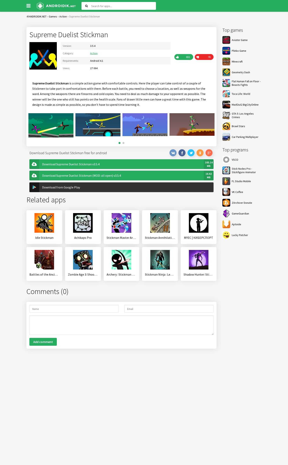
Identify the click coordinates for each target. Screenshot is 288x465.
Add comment (43, 342)
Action (94, 53)
